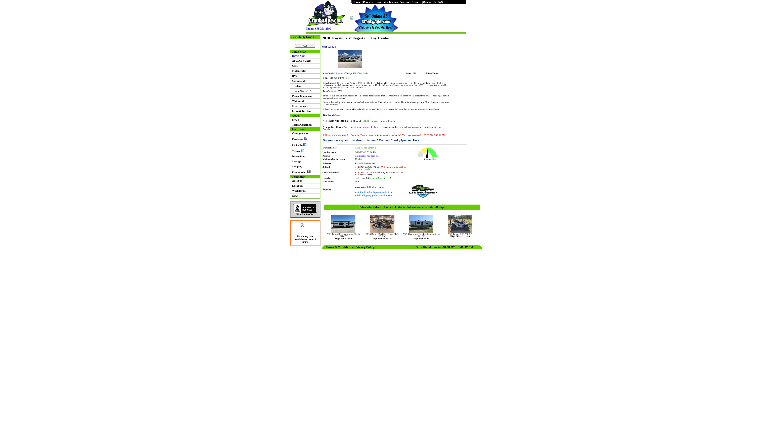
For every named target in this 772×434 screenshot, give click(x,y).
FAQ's (295, 119)
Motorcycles (298, 70)
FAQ (440, 2)
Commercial (299, 172)
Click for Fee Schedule (365, 148)
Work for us (298, 190)
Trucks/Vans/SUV (301, 90)
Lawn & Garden (301, 111)
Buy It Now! (298, 55)
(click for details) (363, 169)
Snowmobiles (299, 80)
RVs (294, 75)
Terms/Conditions (301, 124)
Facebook (297, 139)
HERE (367, 121)
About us (296, 180)
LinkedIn (297, 145)
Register (368, 2)
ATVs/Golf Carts (301, 60)
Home (357, 2)
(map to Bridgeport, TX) (381, 178)
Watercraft (298, 100)
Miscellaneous (299, 105)
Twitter (296, 151)
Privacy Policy (365, 247)
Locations (297, 185)
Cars (294, 65)
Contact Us (429, 2)
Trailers (296, 85)
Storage (296, 161)
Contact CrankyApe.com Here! (399, 140)
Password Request (410, 2)
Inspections (298, 156)
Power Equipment (301, 95)
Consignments (299, 133)
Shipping (296, 166)
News (294, 195)
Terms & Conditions (339, 247)
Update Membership (386, 2)
